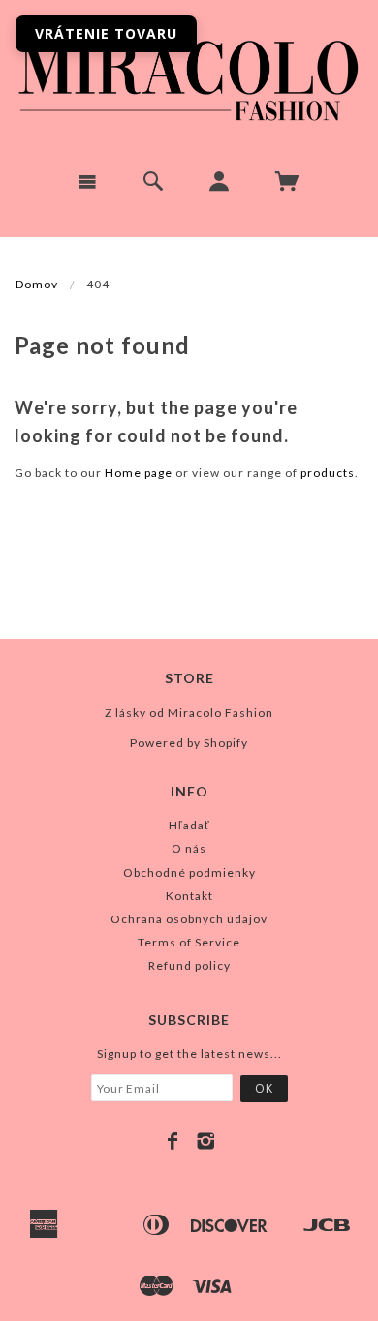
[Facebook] (173, 1141)
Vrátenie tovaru (106, 33)
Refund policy (189, 965)
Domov (37, 284)
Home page (139, 472)
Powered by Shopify (189, 743)
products (327, 472)
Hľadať (189, 825)
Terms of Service (189, 942)
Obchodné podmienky (189, 872)
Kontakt (189, 895)
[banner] (189, 77)
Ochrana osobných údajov (189, 919)
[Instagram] (206, 1141)
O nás (189, 848)
